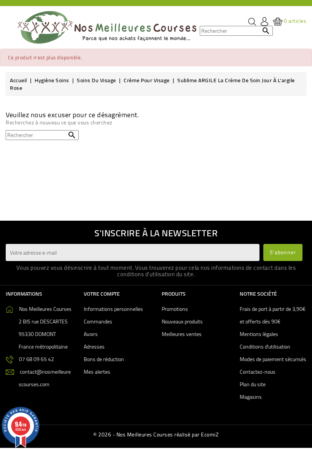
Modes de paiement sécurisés (273, 359)
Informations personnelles (113, 309)
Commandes (98, 321)
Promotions (175, 309)
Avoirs (91, 334)
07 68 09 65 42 (36, 359)
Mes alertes (97, 372)
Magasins (251, 397)
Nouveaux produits (182, 321)
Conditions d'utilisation (265, 347)
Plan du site (253, 384)
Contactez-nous (257, 372)
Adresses (94, 347)
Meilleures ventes (182, 334)
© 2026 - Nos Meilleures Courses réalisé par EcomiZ (156, 434)
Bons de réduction (104, 359)
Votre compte (102, 294)
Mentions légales (259, 334)
